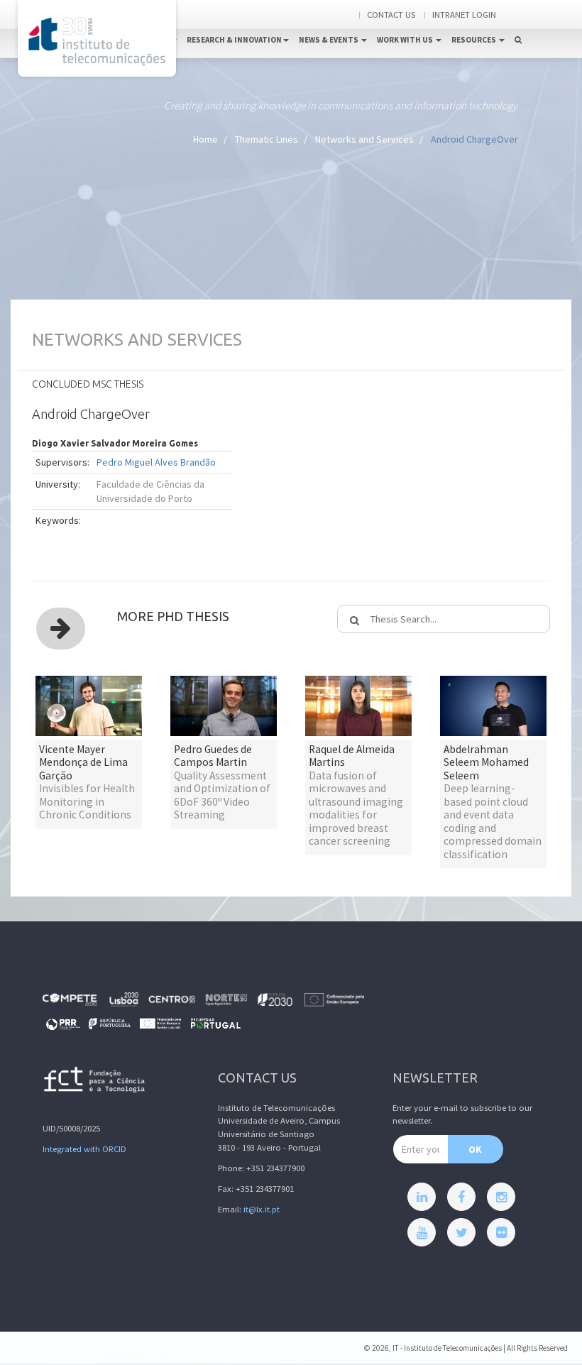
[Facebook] (461, 1197)
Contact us (391, 14)
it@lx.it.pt (261, 1209)
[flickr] (501, 1232)
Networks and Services (364, 139)
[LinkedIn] (421, 1197)
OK (475, 1149)
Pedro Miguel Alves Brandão (156, 462)
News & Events (329, 40)
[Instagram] (501, 1197)
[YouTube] (421, 1232)
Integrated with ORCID (84, 1149)
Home (205, 139)
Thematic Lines (266, 139)
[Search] (518, 25)
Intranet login (464, 14)
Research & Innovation (234, 40)
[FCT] (95, 1082)
